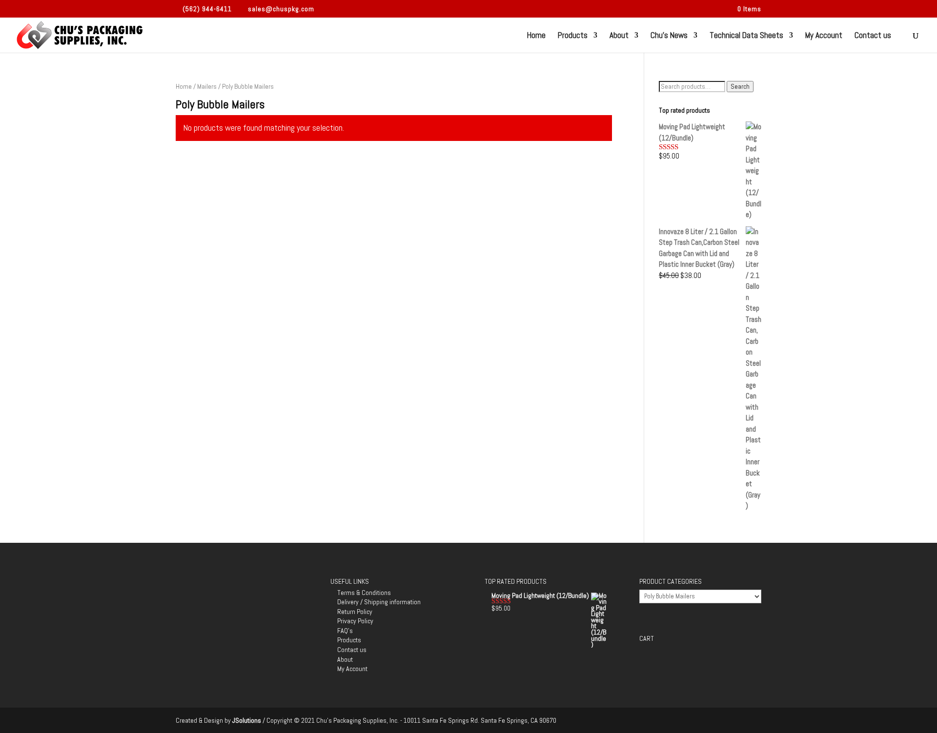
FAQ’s (345, 630)
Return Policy (354, 611)
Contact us (873, 36)
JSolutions (247, 720)
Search (740, 86)
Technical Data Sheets (746, 36)
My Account (823, 36)
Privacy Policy (355, 620)
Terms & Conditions (364, 592)
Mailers (207, 86)
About (619, 36)
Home (536, 36)
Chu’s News (669, 36)
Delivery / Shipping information (379, 601)
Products (573, 36)
